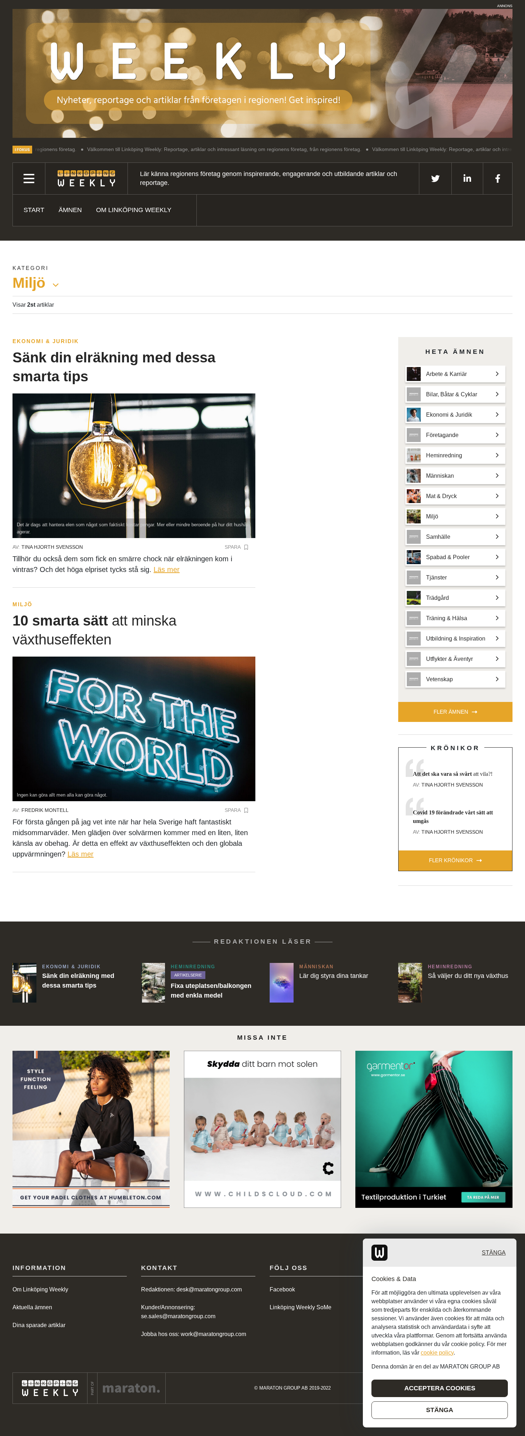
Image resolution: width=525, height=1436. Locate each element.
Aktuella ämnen (32, 1307)
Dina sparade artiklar (38, 1325)
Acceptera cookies (439, 1388)
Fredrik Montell (45, 810)
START (34, 210)
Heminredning (193, 966)
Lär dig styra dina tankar (333, 975)
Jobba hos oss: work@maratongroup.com (193, 1334)
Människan (316, 966)
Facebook (282, 1289)
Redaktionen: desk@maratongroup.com (191, 1289)
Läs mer (167, 569)
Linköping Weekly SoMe (300, 1307)
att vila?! (452, 774)
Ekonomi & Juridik (45, 341)
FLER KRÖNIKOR (451, 860)
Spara (233, 547)
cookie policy (437, 1353)
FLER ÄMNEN (451, 712)
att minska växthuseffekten (94, 630)
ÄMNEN (70, 210)
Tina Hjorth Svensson (52, 547)
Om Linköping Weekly (133, 210)
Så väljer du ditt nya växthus (468, 975)
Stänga (494, 1253)
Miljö (22, 604)
